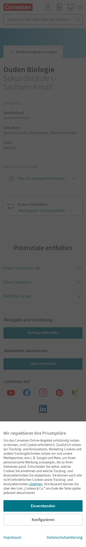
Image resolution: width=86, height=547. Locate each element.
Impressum (12, 537)
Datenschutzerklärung (65, 537)
